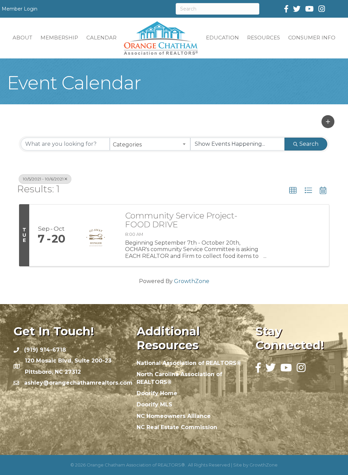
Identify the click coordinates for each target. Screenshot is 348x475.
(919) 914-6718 (45, 350)
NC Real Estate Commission (177, 427)
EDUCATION (222, 37)
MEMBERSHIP (59, 37)
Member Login (19, 9)
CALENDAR (101, 37)
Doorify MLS (154, 404)
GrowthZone (191, 281)
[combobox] (150, 144)
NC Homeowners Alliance (174, 416)
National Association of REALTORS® (189, 363)
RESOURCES (263, 37)
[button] (327, 121)
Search (308, 144)
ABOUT (22, 37)
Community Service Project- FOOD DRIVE (181, 220)
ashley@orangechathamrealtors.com (78, 383)
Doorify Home (157, 393)
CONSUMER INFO (311, 37)
